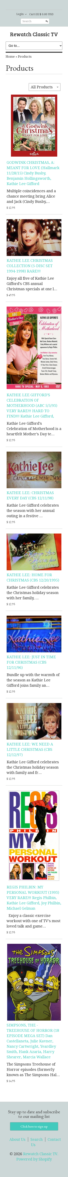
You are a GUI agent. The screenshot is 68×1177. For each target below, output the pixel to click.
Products (25, 56)
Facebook (30, 5)
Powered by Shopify (34, 1159)
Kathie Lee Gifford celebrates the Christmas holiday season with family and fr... (33, 767)
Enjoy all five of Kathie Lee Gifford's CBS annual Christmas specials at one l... (32, 283)
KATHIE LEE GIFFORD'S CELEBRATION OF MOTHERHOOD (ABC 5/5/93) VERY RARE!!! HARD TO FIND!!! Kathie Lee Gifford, (32, 405)
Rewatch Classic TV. (40, 1154)
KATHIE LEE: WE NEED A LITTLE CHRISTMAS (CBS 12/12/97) (30, 749)
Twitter (37, 5)
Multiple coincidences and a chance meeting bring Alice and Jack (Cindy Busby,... (31, 196)
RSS (24, 5)
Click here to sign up (34, 1126)
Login (20, 14)
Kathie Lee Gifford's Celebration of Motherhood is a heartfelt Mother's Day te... (34, 428)
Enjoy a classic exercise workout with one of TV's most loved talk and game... (33, 920)
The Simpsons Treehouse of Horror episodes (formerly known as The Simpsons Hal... (33, 1069)
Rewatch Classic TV (34, 34)
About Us (17, 1139)
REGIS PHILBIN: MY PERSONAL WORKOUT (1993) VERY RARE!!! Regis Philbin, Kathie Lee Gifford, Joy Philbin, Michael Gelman (34, 898)
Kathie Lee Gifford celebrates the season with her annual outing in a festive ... (33, 510)
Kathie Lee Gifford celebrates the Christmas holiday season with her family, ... (33, 592)
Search (27, 21)
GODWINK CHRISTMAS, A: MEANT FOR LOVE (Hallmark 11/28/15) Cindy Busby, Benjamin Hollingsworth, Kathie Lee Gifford (33, 173)
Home (10, 56)
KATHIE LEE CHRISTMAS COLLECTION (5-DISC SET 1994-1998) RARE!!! (30, 265)
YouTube (43, 5)
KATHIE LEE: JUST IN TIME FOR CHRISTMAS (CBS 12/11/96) (31, 662)
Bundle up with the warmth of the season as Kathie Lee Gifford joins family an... (33, 680)
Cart (41, 14)
